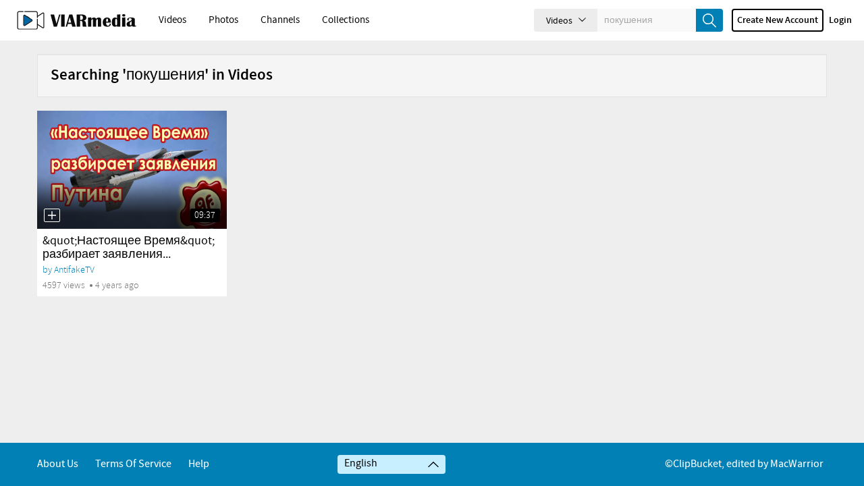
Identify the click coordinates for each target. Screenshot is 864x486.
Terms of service (133, 464)
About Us (57, 464)
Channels (280, 20)
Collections (345, 20)
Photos (223, 20)
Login (840, 20)
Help (198, 464)
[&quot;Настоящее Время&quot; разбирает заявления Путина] (132, 170)
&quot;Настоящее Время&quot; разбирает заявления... (129, 248)
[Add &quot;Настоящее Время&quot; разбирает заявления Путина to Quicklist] (52, 215)
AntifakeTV (74, 269)
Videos (172, 20)
